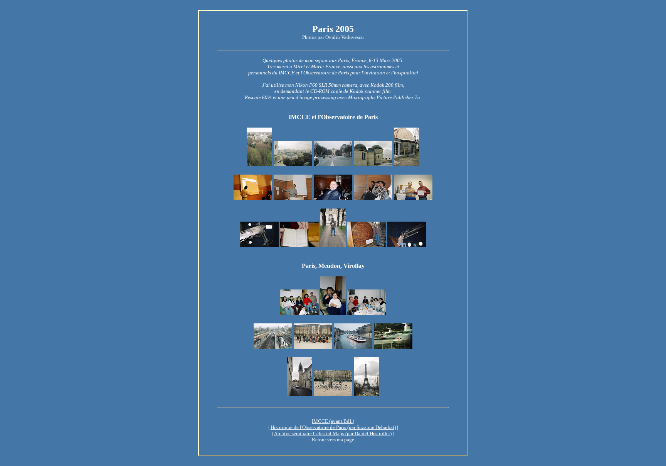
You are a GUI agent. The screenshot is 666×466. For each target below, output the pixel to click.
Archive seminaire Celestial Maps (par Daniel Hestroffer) (333, 433)
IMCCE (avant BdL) (333, 421)
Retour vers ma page (333, 439)
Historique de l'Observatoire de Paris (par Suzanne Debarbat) (333, 427)
